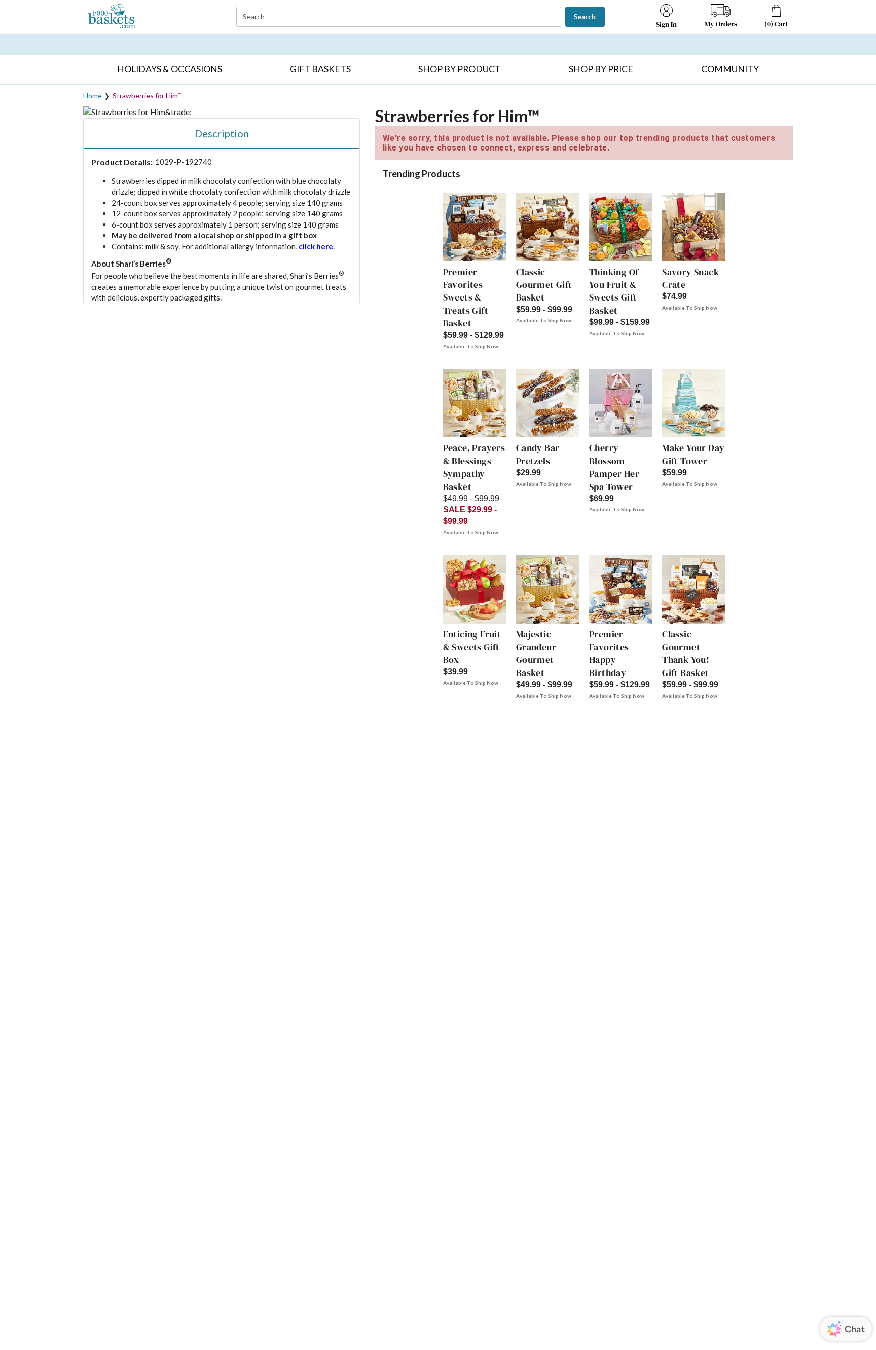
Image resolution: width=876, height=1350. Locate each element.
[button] (169, 69)
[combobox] (400, 17)
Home (92, 95)
